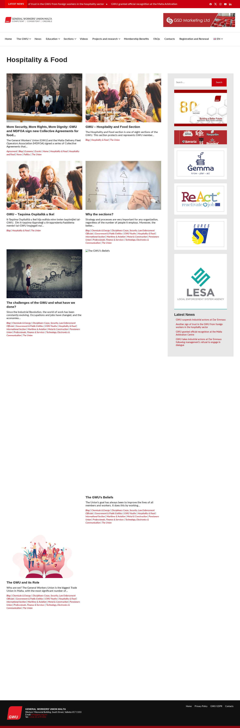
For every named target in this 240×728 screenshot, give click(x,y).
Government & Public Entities (108, 233)
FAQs (156, 39)
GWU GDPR (216, 706)
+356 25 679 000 (37, 717)
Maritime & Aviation (116, 237)
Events (38, 151)
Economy (28, 151)
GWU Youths (130, 233)
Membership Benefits (136, 39)
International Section (95, 237)
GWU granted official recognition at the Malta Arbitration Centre (135, 4)
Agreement (12, 151)
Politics (27, 154)
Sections (69, 39)
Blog (21, 151)
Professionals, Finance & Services (108, 240)
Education (51, 39)
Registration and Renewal (194, 39)
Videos (84, 39)
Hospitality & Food (58, 151)
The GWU (22, 39)
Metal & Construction (137, 237)
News (38, 39)
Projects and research (105, 39)
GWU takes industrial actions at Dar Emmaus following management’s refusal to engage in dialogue (199, 342)
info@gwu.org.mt (39, 715)
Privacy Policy (201, 706)
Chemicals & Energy (100, 230)
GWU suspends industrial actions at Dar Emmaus (201, 320)
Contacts (169, 39)
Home (8, 39)
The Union (36, 154)
